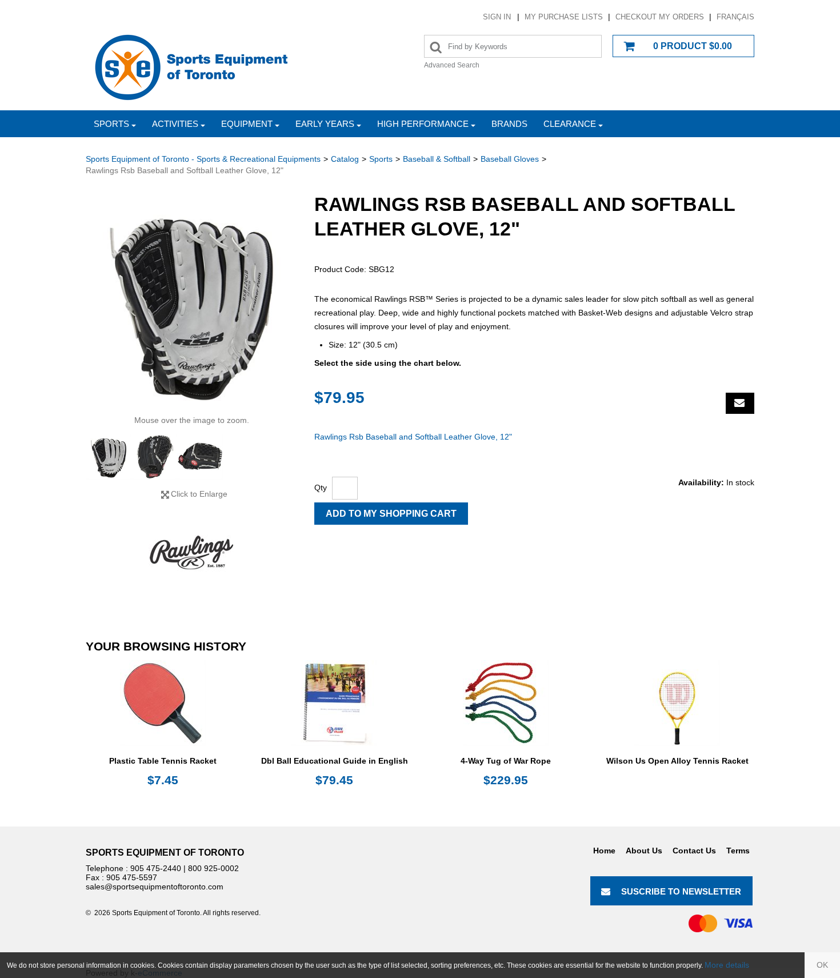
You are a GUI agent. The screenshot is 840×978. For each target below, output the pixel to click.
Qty (320, 487)
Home (604, 850)
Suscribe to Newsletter (681, 891)
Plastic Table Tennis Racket (163, 760)
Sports (111, 124)
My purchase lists (564, 17)
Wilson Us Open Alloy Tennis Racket (677, 760)
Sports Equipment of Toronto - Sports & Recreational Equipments (203, 158)
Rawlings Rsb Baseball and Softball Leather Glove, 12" (413, 436)
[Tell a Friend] (740, 403)
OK (822, 964)
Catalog (345, 158)
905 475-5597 (131, 877)
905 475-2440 (155, 868)
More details (727, 964)
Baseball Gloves (510, 158)
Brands (509, 124)
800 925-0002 (213, 868)
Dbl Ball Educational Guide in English (334, 760)
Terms (738, 850)
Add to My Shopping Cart (391, 513)
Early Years (324, 124)
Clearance (569, 124)
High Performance (423, 124)
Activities (175, 124)
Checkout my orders (659, 17)
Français (735, 17)
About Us (644, 850)
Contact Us (694, 850)
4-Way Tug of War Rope (506, 760)
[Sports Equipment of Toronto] (191, 66)
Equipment (247, 124)
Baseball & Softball (436, 158)
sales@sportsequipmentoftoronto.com (154, 886)
